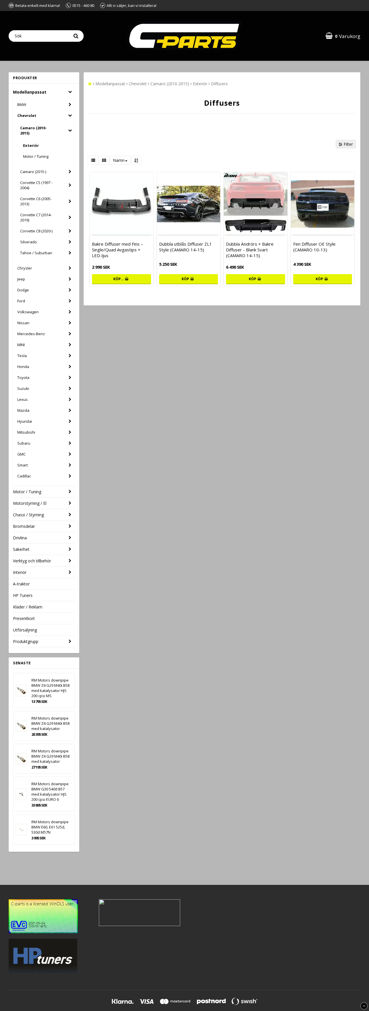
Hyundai (24, 421)
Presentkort (24, 618)
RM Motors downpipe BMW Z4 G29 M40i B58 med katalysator (50, 723)
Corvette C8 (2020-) (36, 231)
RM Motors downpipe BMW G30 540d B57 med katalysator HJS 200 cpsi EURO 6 (50, 791)
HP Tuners (23, 595)
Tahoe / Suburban (36, 252)
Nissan (23, 322)
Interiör (20, 572)
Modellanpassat (29, 92)
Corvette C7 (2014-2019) (36, 217)
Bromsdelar (24, 526)
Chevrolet (26, 115)
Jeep (21, 279)
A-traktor (21, 584)
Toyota (23, 377)
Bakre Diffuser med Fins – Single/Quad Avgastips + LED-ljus (117, 249)
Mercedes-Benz (31, 333)
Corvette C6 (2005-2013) (36, 201)
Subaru (23, 443)
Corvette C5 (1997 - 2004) (36, 185)
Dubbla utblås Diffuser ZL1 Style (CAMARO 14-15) (185, 247)
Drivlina (20, 537)
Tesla (22, 355)
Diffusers (219, 83)
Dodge (23, 290)
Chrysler (24, 268)
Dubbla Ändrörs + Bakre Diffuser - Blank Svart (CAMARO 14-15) (250, 249)
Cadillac (24, 476)
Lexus (22, 399)
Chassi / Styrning (28, 514)
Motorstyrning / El (29, 503)
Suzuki (23, 388)
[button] (342, 35)
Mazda (23, 410)
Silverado (28, 241)
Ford (21, 301)
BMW (21, 104)
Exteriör (31, 145)
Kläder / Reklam (27, 607)
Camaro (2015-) (33, 171)
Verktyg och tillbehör (32, 561)
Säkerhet (21, 549)
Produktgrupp (25, 641)
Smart (22, 465)
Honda (23, 366)
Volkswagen (28, 311)
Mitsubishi (26, 432)
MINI (21, 344)
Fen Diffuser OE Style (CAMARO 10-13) (314, 247)
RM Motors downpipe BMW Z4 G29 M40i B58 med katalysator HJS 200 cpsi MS (50, 688)
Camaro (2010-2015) (33, 130)
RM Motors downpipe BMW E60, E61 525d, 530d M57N (50, 827)
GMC (21, 454)
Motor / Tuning (35, 156)
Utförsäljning (25, 630)
